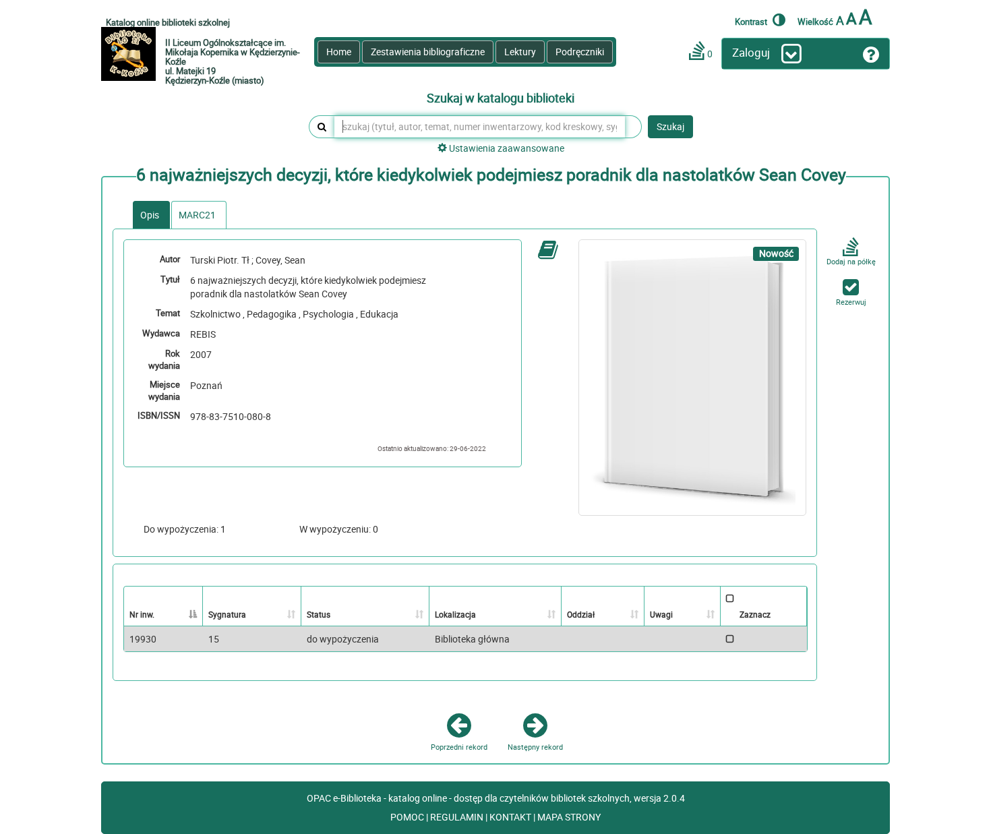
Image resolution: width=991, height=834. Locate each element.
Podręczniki (579, 51)
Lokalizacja (455, 614)
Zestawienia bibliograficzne (428, 51)
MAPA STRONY (569, 816)
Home (338, 51)
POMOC (408, 816)
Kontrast (752, 21)
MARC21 (197, 214)
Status (318, 614)
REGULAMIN (457, 816)
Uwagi (661, 614)
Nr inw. (141, 614)
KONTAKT (511, 816)
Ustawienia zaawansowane (505, 148)
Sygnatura (227, 614)
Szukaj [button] (670, 126)
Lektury (520, 51)
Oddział (581, 614)
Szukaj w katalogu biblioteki (500, 98)
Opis (149, 214)
